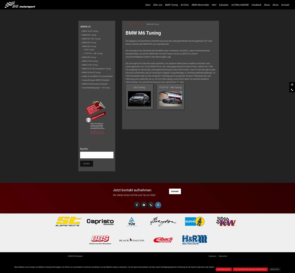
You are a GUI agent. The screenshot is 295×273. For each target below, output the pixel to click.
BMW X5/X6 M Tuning (92, 72)
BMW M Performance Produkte (95, 84)
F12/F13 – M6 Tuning (94, 53)
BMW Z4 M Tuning (90, 65)
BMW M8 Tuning (89, 57)
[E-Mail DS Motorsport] (144, 205)
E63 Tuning (89, 50)
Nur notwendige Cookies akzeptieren (250, 269)
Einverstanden (223, 269)
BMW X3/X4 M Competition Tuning (97, 69)
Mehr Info (275, 269)
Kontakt (175, 191)
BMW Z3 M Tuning (90, 61)
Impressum (212, 256)
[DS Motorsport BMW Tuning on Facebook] (137, 205)
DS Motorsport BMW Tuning (22, 4)
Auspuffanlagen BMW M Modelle (96, 80)
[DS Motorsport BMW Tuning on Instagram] (158, 205)
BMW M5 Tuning (89, 43)
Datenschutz (223, 256)
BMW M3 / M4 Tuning (91, 39)
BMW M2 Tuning (89, 35)
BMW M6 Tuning (89, 46)
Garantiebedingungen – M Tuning (96, 88)
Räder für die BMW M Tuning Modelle (98, 76)
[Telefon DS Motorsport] (151, 205)
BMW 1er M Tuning (90, 31)
